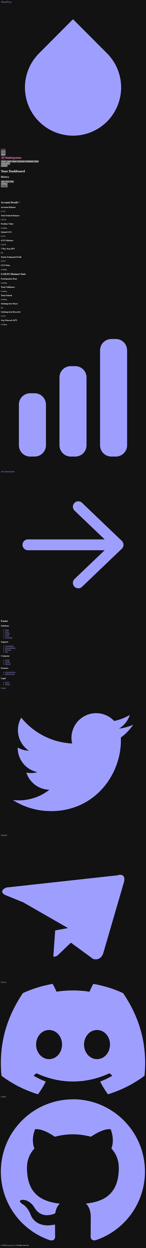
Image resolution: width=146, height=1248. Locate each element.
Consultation (9, 646)
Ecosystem (21, 161)
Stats (36, 161)
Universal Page (10, 672)
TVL (7, 181)
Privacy (7, 684)
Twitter (7, 662)
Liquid (9, 161)
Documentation (10, 648)
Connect (4, 166)
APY (3, 181)
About (7, 660)
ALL (12, 181)
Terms (7, 682)
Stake (3, 161)
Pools (7, 630)
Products (8, 650)
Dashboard (29, 161)
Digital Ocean (10, 674)
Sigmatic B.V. (11, 1245)
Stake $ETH (5, 163)
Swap (14, 161)
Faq (6, 652)
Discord (7, 664)
